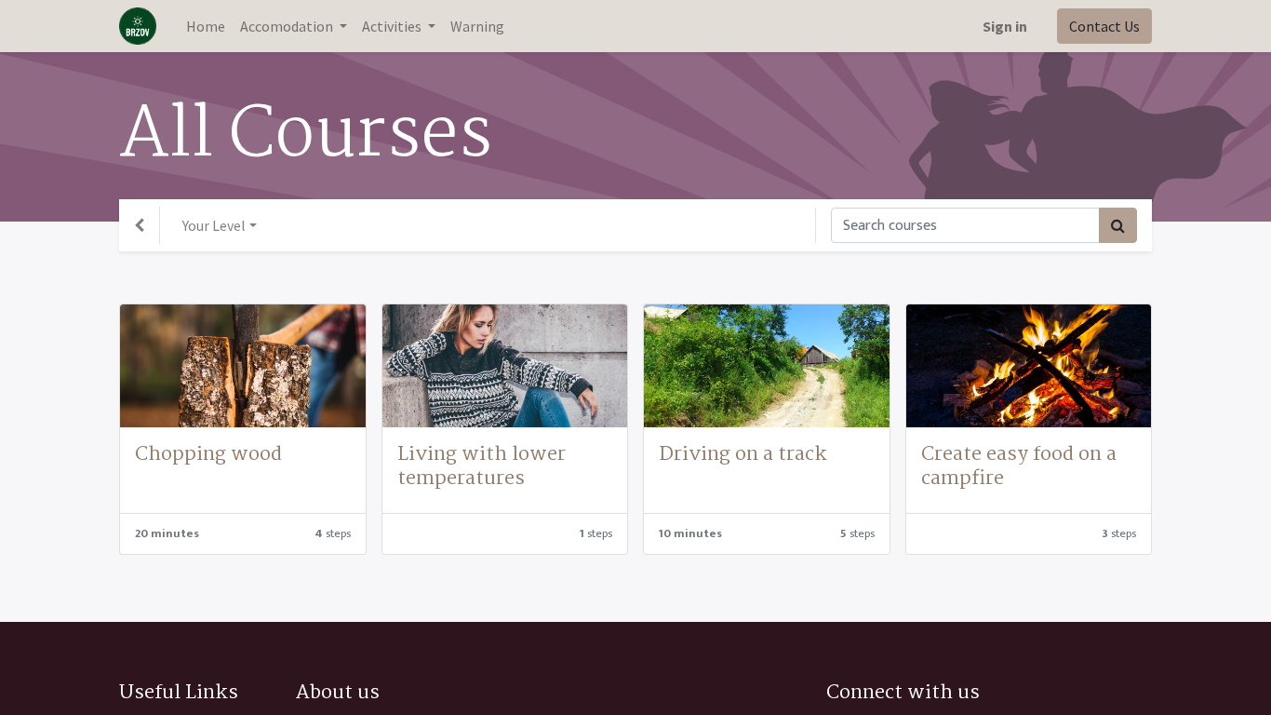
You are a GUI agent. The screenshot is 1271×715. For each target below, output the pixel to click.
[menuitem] (206, 26)
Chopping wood (208, 454)
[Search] (1118, 225)
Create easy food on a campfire (1019, 466)
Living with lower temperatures (481, 466)
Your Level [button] (214, 225)
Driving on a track (743, 454)
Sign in (1005, 26)
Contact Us (1104, 26)
